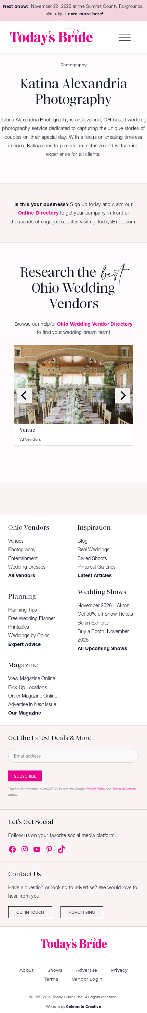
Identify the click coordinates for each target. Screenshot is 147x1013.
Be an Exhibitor (94, 623)
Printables (18, 627)
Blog (83, 541)
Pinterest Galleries (97, 567)
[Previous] (24, 395)
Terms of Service (124, 789)
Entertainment (23, 558)
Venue (27, 430)
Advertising (82, 912)
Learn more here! (84, 13)
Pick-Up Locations (27, 687)
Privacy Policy (95, 789)
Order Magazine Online (32, 696)
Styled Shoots (92, 558)
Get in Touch (30, 912)
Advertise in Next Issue (32, 704)
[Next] (122, 395)
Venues (16, 541)
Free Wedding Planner (31, 618)
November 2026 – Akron (104, 605)
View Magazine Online (31, 678)
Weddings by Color (28, 635)
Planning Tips (22, 610)
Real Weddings (93, 549)
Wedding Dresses (26, 567)
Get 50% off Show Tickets (105, 614)
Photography (73, 64)
